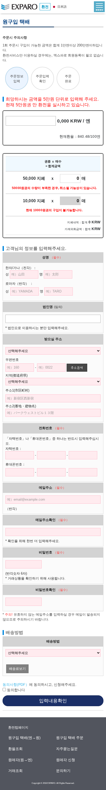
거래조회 (16, 771)
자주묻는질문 (67, 749)
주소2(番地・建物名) (20, 406)
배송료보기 (17, 669)
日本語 (62, 7)
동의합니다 (15, 690)
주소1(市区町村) (20, 390)
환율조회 (16, 749)
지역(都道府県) (19, 375)
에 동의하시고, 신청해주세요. (39, 684)
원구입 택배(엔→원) (25, 738)
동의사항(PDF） (16, 684)
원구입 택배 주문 (70, 738)
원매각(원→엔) (20, 760)
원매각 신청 (66, 760)
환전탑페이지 (18, 727)
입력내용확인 (53, 700)
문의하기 (63, 771)
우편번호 (12, 360)
